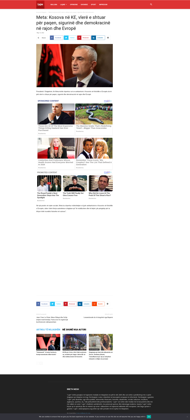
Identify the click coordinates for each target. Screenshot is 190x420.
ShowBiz (84, 4)
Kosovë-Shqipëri (41, 12)
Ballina (54, 4)
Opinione (74, 4)
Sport (93, 4)
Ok (149, 416)
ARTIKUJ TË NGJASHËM (48, 329)
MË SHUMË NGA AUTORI (74, 329)
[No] (187, 417)
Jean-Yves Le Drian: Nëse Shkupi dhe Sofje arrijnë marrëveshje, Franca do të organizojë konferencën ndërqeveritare (52, 319)
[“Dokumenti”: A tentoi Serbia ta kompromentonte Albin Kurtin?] (48, 342)
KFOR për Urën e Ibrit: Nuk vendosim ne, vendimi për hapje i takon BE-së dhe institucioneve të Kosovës (74, 354)
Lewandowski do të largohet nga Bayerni (98, 317)
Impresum (103, 4)
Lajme (62, 4)
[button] (151, 5)
